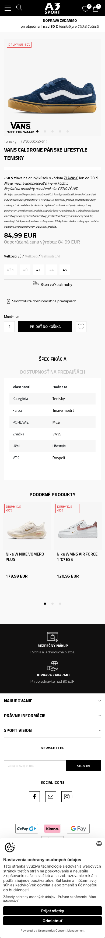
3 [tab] (52, 131)
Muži (56, 422)
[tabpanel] (52, 87)
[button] (82, 326)
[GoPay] (26, 828)
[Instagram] (66, 796)
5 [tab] (67, 131)
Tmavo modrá (63, 410)
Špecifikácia (52, 359)
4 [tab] (60, 131)
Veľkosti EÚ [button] (13, 256)
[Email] (50, 796)
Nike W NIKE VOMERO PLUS (25, 557)
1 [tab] (37, 131)
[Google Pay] (78, 828)
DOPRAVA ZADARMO (53, 20)
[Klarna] (52, 828)
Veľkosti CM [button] (50, 256)
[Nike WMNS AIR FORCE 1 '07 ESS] (78, 526)
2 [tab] (45, 131)
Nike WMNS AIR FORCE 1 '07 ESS (77, 557)
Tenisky (10, 141)
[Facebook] (34, 796)
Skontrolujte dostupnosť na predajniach (44, 301)
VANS (56, 434)
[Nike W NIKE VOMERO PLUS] (27, 526)
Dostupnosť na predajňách (52, 371)
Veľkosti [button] (31, 256)
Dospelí (58, 457)
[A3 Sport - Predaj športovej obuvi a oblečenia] (53, 8)
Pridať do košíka (45, 326)
